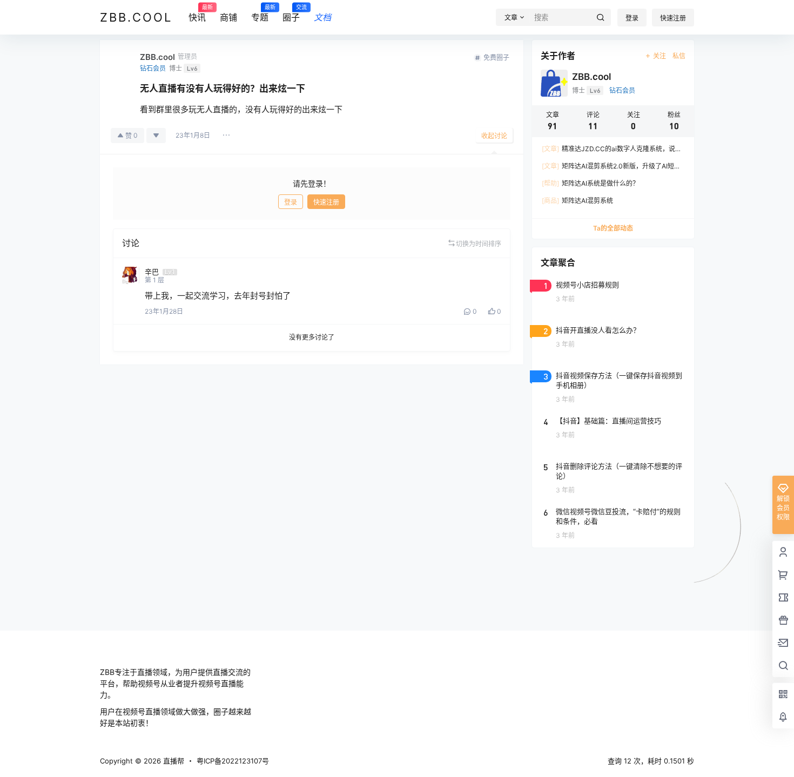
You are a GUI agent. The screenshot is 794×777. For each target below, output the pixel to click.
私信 (678, 56)
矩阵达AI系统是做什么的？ (590, 183)
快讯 (197, 13)
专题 (259, 13)
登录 (631, 18)
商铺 (228, 17)
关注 (659, 56)
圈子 (291, 13)
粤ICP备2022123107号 (233, 760)
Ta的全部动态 (613, 228)
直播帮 (172, 760)
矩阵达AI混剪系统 (577, 201)
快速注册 (673, 18)
